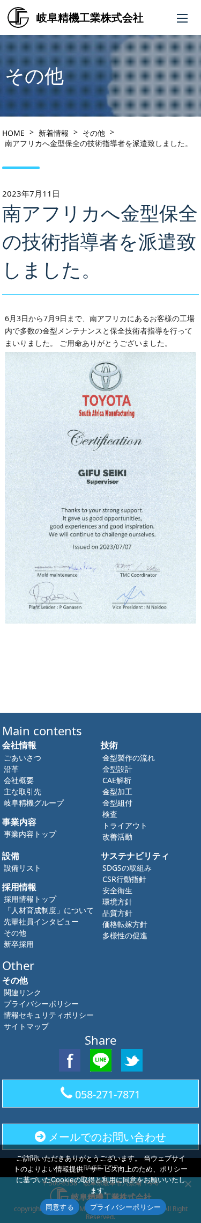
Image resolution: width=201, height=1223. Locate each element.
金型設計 (117, 769)
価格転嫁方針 (124, 924)
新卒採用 (19, 944)
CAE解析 (116, 780)
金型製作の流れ (128, 757)
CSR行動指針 (124, 879)
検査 (109, 814)
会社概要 (19, 780)
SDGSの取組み (127, 868)
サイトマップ (26, 1026)
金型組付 (117, 803)
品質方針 (117, 913)
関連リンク (22, 992)
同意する (60, 1207)
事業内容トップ (30, 834)
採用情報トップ (30, 899)
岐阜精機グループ (34, 803)
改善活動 (117, 836)
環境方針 (117, 901)
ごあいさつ (22, 757)
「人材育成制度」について (49, 910)
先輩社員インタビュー (41, 921)
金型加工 (117, 791)
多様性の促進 (124, 935)
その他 (15, 933)
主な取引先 (22, 791)
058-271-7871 (107, 1094)
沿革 (11, 769)
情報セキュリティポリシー (49, 1015)
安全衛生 (117, 890)
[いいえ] (187, 1183)
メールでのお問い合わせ (107, 1137)
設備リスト (22, 868)
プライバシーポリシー (41, 1003)
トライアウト (124, 825)
